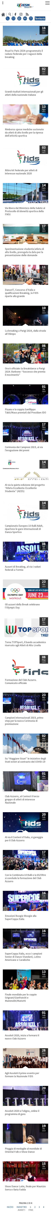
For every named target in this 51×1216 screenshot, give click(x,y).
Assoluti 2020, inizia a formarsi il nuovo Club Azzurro (22, 1037)
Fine (30, 1210)
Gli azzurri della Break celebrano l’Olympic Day (22, 606)
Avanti (21, 1210)
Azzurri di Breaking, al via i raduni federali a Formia (23, 568)
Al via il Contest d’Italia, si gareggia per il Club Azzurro (24, 839)
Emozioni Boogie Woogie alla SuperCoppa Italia (20, 917)
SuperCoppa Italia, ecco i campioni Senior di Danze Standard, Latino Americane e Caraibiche (23, 957)
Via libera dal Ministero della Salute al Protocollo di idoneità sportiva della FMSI (25, 211)
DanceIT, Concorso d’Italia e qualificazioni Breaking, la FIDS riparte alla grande (21, 293)
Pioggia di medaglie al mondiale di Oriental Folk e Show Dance (23, 1150)
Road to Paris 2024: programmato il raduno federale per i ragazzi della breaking (24, 54)
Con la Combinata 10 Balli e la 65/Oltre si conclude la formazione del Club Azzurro (25, 878)
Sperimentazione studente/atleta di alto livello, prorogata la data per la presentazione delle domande (24, 252)
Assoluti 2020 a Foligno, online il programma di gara (22, 1112)
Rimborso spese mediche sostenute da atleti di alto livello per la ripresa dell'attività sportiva (24, 132)
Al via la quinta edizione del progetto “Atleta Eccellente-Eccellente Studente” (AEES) (25, 488)
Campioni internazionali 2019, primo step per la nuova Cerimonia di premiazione (24, 721)
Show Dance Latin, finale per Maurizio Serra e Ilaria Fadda (25, 1188)
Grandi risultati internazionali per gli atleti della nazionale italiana (24, 93)
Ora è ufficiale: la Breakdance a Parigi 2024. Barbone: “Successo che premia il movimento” (25, 371)
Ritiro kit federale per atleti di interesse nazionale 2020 (21, 172)
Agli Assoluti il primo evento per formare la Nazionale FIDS (22, 1075)
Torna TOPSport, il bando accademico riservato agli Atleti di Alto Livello (25, 644)
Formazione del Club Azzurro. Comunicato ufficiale (21, 681)
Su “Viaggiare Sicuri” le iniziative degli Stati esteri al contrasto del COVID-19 (25, 760)
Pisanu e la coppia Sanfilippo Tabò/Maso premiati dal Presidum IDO (25, 411)
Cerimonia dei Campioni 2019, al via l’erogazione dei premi (24, 449)
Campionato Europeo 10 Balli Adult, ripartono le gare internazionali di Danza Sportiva (24, 529)
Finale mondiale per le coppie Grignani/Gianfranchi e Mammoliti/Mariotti (21, 998)
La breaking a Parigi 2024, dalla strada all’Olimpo (25, 332)
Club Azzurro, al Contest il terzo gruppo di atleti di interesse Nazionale (22, 799)
